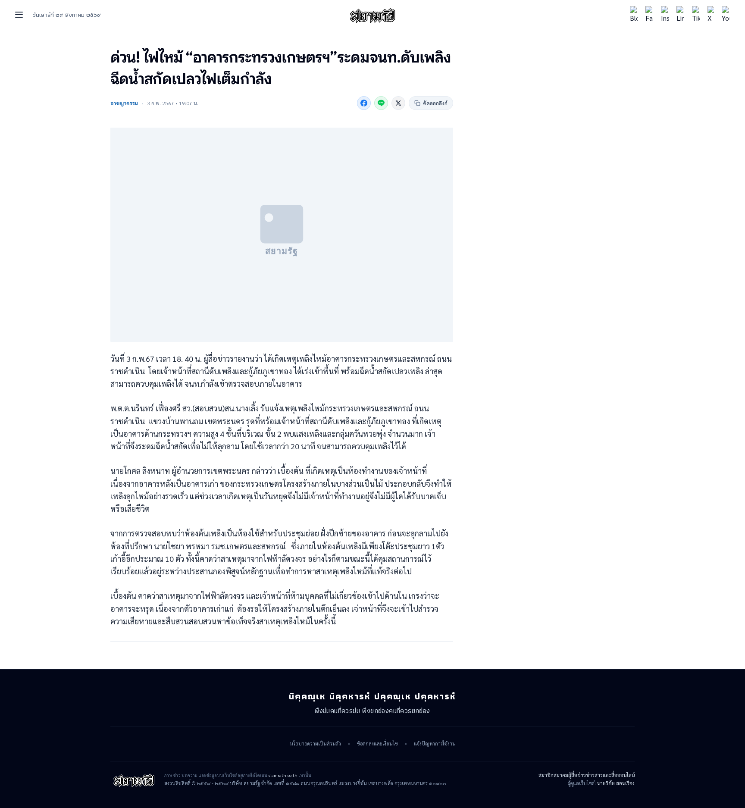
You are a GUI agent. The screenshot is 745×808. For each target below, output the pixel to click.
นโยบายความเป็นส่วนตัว (315, 744)
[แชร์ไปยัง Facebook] (364, 103)
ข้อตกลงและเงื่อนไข (377, 744)
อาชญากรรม (124, 103)
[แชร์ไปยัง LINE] (381, 103)
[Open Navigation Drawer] (19, 14)
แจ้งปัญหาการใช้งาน (435, 744)
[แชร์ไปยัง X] (398, 103)
